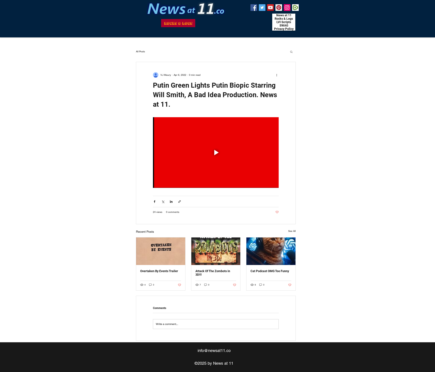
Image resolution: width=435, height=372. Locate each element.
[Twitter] (262, 7)
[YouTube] (270, 7)
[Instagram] (287, 7)
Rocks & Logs (284, 18)
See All (292, 231)
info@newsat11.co (214, 350)
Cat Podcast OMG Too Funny (269, 271)
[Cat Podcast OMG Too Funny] (270, 251)
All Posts (140, 51)
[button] (291, 51)
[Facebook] (253, 7)
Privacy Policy (284, 29)
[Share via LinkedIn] (171, 201)
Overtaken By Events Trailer (159, 271)
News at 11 (283, 15)
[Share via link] (179, 201)
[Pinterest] (278, 7)
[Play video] (216, 152)
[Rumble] (295, 7)
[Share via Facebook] (154, 201)
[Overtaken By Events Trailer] (160, 251)
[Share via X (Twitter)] (162, 201)
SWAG (284, 25)
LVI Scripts (283, 22)
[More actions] (277, 75)
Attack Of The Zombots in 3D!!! (212, 272)
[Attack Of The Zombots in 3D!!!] (215, 251)
